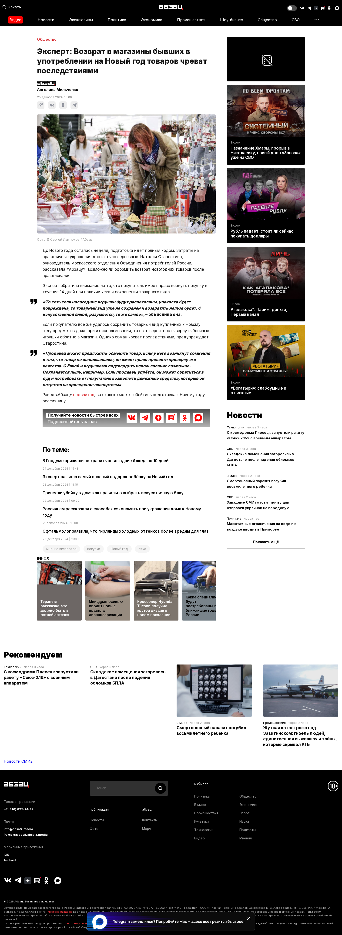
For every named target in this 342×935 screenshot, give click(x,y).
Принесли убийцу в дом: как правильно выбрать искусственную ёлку (113, 493)
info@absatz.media (18, 829)
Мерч (146, 829)
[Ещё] (317, 20)
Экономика (151, 19)
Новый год (119, 549)
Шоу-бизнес (231, 19)
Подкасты (247, 830)
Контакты (150, 820)
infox (43, 558)
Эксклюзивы (81, 19)
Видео (15, 19)
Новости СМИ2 (18, 761)
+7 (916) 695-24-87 (19, 809)
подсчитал (83, 394)
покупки (93, 549)
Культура (201, 821)
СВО (296, 19)
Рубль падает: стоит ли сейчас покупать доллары (262, 233)
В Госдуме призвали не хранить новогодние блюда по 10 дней (105, 460)
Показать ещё (266, 542)
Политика (117, 19)
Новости (46, 19)
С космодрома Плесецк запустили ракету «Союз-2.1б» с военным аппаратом (41, 677)
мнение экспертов (61, 549)
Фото (94, 829)
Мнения (245, 838)
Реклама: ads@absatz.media (26, 834)
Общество (267, 19)
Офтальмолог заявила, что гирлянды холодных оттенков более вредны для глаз (125, 531)
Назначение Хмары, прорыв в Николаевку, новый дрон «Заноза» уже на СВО (266, 153)
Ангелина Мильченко (57, 89)
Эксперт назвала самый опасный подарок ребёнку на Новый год (108, 476)
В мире (232, 476)
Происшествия (191, 19)
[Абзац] (171, 7)
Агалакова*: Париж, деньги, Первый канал (259, 312)
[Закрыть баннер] (248, 918)
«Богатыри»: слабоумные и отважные (258, 390)
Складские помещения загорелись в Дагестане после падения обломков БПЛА (260, 459)
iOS (6, 854)
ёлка (142, 549)
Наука (244, 821)
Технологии (236, 427)
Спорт (244, 813)
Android (10, 860)
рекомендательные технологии (86, 923)
